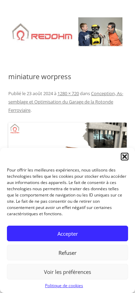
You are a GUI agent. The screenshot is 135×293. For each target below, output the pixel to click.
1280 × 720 (68, 93)
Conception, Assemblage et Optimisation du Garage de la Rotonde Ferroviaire (65, 101)
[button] (124, 156)
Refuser (67, 252)
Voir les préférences (67, 271)
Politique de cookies (64, 285)
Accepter (67, 233)
